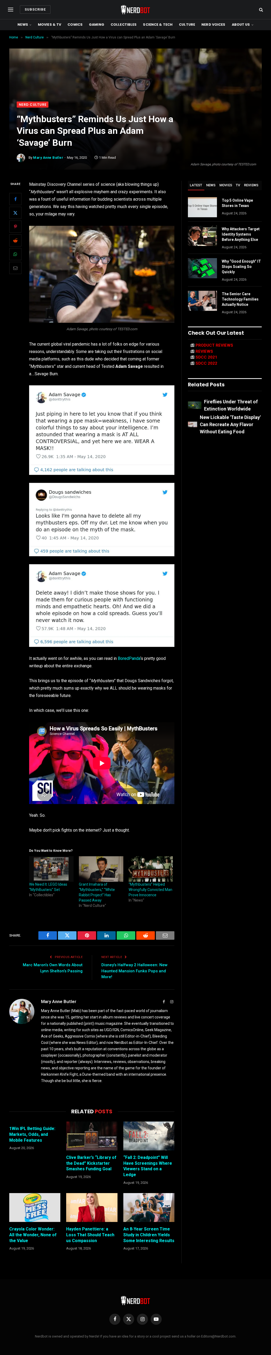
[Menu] (10, 10)
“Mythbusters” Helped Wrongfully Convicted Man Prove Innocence (150, 889)
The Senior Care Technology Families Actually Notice (240, 299)
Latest (196, 185)
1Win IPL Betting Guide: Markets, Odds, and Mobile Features (32, 1134)
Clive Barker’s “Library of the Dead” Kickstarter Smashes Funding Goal (91, 1163)
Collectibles (124, 24)
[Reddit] (15, 240)
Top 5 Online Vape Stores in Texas (237, 203)
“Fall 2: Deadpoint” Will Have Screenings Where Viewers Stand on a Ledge (147, 1166)
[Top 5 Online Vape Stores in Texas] (202, 207)
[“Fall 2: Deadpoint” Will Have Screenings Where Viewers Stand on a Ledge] (148, 1136)
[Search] (260, 10)
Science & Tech (158, 24)
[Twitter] (15, 213)
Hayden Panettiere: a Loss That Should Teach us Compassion (90, 1234)
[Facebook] (15, 199)
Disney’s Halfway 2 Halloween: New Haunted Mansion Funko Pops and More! (134, 971)
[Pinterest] (15, 226)
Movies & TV (49, 24)
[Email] (15, 268)
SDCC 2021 (206, 357)
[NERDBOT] (135, 9)
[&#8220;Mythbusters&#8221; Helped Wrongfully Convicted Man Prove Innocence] (151, 869)
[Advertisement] (135, 62)
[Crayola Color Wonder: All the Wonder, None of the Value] (34, 1207)
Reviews (251, 185)
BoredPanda (129, 658)
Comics (75, 24)
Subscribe (35, 9)
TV (238, 185)
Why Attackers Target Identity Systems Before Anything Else (241, 234)
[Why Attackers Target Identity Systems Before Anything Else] (202, 236)
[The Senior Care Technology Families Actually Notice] (202, 301)
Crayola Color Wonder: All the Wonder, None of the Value (33, 1234)
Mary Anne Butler (48, 158)
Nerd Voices (213, 24)
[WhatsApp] (15, 254)
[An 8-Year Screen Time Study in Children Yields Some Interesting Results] (148, 1207)
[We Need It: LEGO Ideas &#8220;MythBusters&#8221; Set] (51, 869)
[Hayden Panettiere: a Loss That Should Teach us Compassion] (91, 1207)
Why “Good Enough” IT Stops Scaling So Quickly (241, 266)
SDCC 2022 (206, 363)
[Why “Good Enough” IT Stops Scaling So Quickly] (202, 268)
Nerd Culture (32, 104)
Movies (225, 185)
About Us (241, 24)
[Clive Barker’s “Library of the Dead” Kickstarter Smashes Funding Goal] (91, 1136)
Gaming (96, 24)
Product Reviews (214, 345)
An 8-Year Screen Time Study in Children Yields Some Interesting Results (148, 1234)
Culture (187, 24)
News (22, 24)
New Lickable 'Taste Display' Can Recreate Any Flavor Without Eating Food (230, 424)
